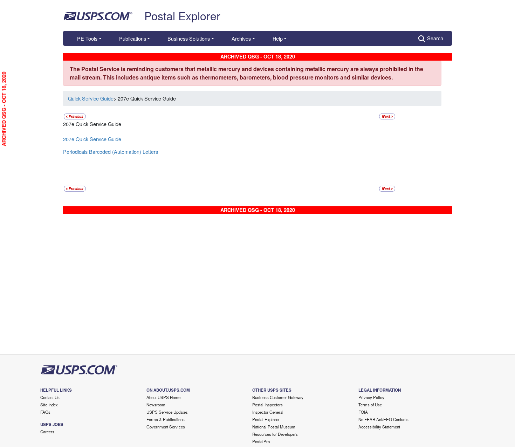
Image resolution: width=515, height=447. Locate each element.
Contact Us (50, 397)
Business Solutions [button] (188, 38)
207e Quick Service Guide (92, 139)
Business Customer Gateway (277, 397)
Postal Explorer (182, 15)
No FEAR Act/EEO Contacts (383, 419)
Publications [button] (132, 38)
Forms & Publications (165, 419)
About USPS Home (163, 397)
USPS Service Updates (167, 412)
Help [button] (278, 38)
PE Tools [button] (87, 38)
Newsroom (155, 404)
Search (435, 38)
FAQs (45, 412)
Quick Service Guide (91, 98)
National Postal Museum (273, 426)
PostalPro (261, 441)
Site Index (49, 404)
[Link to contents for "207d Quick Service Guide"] (75, 115)
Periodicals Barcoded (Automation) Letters (110, 151)
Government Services (165, 426)
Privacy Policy (371, 397)
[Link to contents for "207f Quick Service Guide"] (387, 115)
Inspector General (267, 412)
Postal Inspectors (267, 404)
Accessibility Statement (379, 426)
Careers (47, 431)
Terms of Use (370, 404)
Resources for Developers (275, 434)
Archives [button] (241, 38)
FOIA (363, 412)
